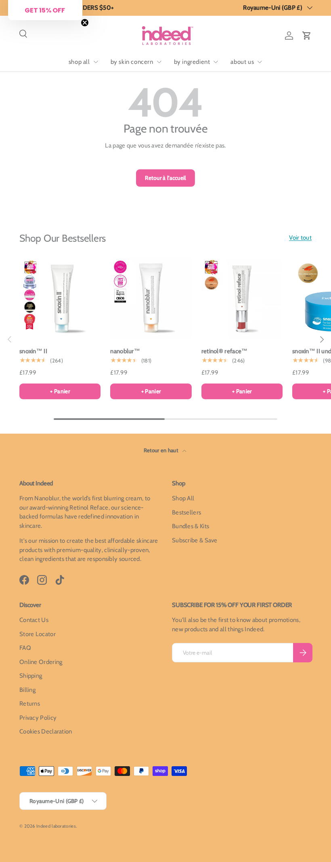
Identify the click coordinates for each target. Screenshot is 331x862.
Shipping (30, 675)
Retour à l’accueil (165, 178)
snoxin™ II (33, 351)
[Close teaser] (85, 23)
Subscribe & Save (195, 540)
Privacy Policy (38, 717)
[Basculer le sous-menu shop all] (96, 62)
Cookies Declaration (45, 731)
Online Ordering (41, 662)
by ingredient (192, 61)
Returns (29, 703)
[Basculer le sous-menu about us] (259, 62)
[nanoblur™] (150, 298)
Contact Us (33, 620)
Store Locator (37, 634)
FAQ (25, 647)
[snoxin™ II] (60, 298)
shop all (79, 61)
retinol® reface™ (224, 351)
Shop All (183, 498)
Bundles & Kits (190, 526)
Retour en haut (162, 450)
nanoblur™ (125, 351)
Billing (27, 689)
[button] (307, 35)
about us (242, 61)
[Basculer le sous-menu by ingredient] (215, 62)
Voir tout (300, 237)
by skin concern (132, 61)
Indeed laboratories (56, 826)
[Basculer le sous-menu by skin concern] (159, 62)
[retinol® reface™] (242, 298)
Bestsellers (186, 512)
